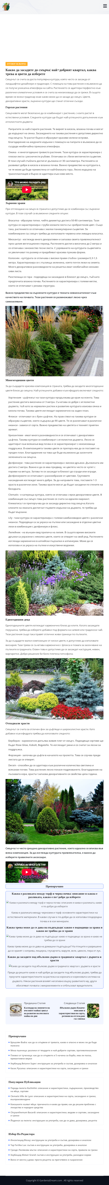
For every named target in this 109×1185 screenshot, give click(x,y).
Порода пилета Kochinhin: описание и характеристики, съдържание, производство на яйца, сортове (54, 1090)
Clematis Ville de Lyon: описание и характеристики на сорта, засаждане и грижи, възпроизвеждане (53, 1098)
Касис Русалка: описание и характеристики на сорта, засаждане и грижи (49, 1068)
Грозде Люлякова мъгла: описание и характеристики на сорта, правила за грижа (54, 1149)
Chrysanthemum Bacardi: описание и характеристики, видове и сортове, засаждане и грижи (55, 1114)
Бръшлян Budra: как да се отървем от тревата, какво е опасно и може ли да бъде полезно (54, 1044)
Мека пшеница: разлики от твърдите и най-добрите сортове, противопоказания (54, 1050)
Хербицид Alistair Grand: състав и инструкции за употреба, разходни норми (51, 1154)
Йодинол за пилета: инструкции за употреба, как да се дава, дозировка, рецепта (54, 1120)
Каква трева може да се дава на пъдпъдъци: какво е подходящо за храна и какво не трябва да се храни (54, 929)
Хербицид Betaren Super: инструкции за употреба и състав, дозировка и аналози (54, 1063)
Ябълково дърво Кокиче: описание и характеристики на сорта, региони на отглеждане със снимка (72, 1013)
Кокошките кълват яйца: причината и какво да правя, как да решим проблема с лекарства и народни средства (53, 1106)
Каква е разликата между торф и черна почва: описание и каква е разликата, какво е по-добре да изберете (54, 895)
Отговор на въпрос (16, 64)
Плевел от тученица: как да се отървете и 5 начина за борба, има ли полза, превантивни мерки (51, 1057)
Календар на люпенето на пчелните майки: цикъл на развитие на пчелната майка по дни (37, 1011)
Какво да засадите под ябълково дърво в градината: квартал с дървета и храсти (54, 958)
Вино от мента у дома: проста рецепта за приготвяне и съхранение (47, 1159)
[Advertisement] (54, 35)
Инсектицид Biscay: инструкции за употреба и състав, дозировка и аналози (51, 1140)
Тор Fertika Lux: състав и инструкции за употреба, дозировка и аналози (49, 1145)
